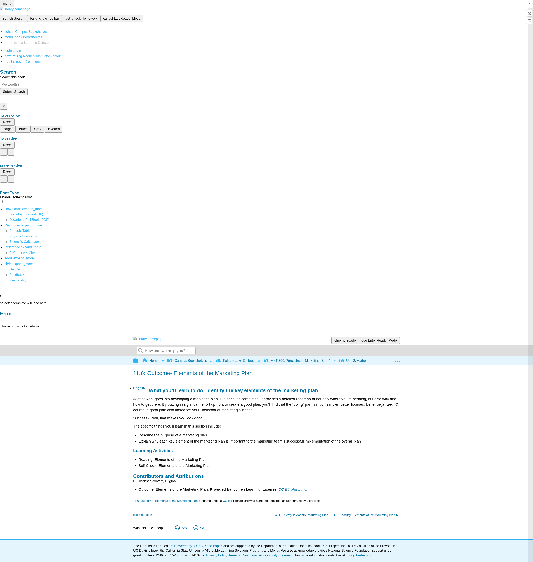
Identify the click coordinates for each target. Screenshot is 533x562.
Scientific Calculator (24, 242)
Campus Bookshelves (191, 360)
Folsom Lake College (238, 360)
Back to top (141, 514)
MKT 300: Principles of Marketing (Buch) (300, 360)
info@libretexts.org (359, 555)
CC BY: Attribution (294, 489)
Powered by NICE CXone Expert (198, 546)
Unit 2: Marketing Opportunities (369, 360)
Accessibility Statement (276, 555)
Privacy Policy (216, 555)
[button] (16, 274)
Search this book (12, 77)
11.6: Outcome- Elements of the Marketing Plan (165, 500)
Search (141, 350)
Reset (7, 122)
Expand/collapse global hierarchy (138, 361)
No (202, 528)
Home (154, 360)
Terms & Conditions (243, 555)
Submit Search (14, 91)
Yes (184, 528)
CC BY (228, 500)
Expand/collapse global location (397, 359)
